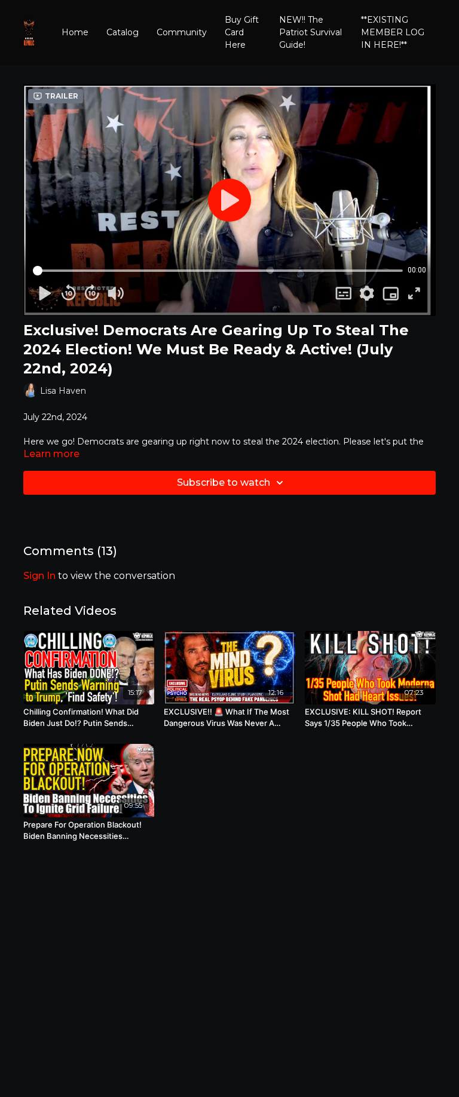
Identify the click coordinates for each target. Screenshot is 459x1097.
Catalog (122, 32)
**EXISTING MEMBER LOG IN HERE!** (392, 32)
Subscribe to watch (223, 482)
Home (75, 32)
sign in (39, 575)
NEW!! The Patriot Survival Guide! (310, 32)
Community (182, 32)
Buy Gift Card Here (242, 32)
